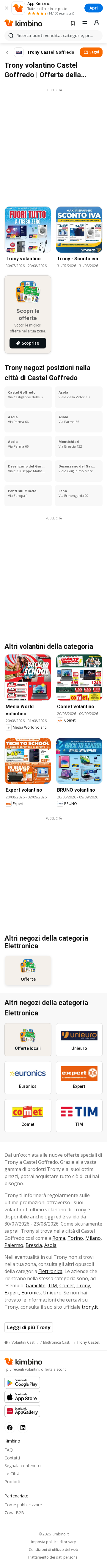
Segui (94, 52)
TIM (52, 1285)
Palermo (13, 1245)
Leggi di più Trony (28, 1327)
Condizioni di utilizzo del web (53, 1549)
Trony (83, 1285)
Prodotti (12, 1481)
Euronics (31, 1292)
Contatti (12, 1458)
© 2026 (54, 1534)
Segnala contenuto (22, 1465)
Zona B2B (14, 1513)
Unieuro (52, 1292)
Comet (66, 1285)
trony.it (90, 1307)
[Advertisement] (53, 145)
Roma (58, 1238)
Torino (75, 1238)
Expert (11, 1292)
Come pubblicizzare (23, 1505)
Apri (93, 8)
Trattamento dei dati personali (53, 1557)
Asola (50, 1245)
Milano (93, 1238)
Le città (11, 1473)
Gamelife (35, 1285)
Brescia (34, 1245)
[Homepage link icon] (6, 1342)
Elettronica (50, 1271)
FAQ (8, 1450)
